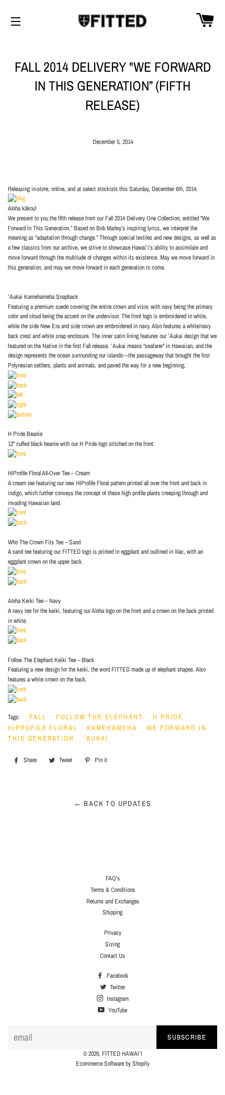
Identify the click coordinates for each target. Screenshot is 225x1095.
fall (38, 716)
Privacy (112, 933)
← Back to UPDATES (113, 803)
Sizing (112, 944)
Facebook (116, 975)
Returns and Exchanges (112, 901)
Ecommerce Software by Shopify (113, 1063)
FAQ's (113, 878)
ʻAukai (96, 738)
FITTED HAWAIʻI (122, 1053)
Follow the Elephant (99, 716)
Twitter (116, 987)
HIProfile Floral (42, 727)
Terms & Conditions (113, 890)
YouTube (117, 1010)
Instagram (117, 999)
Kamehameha (112, 727)
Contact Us (112, 956)
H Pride (168, 716)
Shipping (112, 912)
